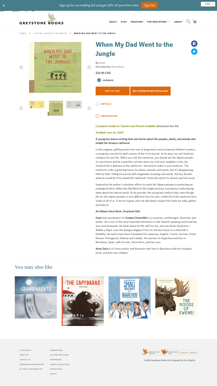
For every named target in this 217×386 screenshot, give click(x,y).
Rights (53, 374)
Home (23, 33)
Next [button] (89, 67)
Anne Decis (117, 67)
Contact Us (25, 360)
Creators (137, 22)
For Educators (157, 22)
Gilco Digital (189, 360)
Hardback (108, 80)
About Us (24, 355)
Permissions (56, 369)
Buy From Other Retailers (150, 91)
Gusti (102, 63)
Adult (113, 22)
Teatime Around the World (50, 33)
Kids (124, 22)
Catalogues (25, 350)
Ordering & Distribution (32, 364)
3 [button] (60, 97)
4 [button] (65, 97)
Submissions (56, 350)
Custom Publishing (59, 355)
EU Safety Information (31, 369)
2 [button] (56, 97)
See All (174, 126)
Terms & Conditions (59, 364)
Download (162, 126)
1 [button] (51, 97)
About (178, 22)
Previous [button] (21, 67)
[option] (55, 67)
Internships (56, 360)
